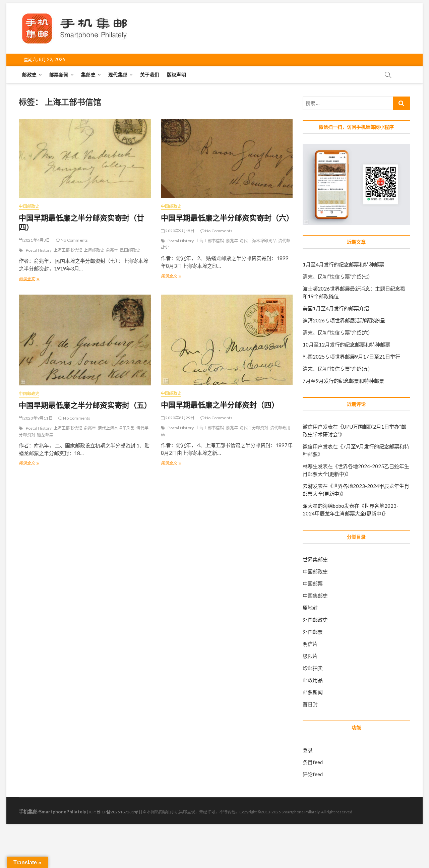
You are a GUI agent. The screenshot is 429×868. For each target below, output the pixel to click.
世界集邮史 (315, 559)
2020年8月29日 (179, 417)
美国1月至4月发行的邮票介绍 (336, 308)
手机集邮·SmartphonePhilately (52, 811)
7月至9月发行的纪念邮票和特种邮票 (343, 381)
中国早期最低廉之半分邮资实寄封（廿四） (81, 222)
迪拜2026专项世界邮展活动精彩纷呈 (344, 320)
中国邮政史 (29, 206)
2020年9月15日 (179, 230)
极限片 (310, 656)
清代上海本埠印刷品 (258, 240)
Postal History (39, 250)
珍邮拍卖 (313, 668)
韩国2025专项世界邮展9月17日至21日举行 (351, 357)
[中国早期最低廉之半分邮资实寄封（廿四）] (84, 158)
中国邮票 (313, 583)
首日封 (310, 704)
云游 (308, 486)
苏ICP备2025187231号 (117, 811)
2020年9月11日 (37, 418)
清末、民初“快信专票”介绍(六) (336, 332)
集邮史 (88, 74)
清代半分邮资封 (254, 427)
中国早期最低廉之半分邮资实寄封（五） (85, 405)
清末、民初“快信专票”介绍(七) (336, 276)
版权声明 (176, 74)
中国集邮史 (315, 596)
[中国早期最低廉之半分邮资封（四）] (227, 340)
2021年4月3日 (36, 240)
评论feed (313, 774)
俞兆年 (112, 250)
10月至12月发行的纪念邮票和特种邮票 (346, 345)
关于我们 (149, 74)
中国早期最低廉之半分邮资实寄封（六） (227, 217)
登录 (308, 750)
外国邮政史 (315, 620)
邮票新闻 (58, 74)
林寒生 (310, 466)
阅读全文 (29, 279)
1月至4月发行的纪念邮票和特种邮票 (343, 264)
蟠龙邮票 (45, 434)
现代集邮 (117, 74)
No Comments (74, 240)
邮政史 (29, 74)
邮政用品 (313, 680)
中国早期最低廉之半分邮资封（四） (220, 404)
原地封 (310, 608)
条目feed (313, 762)
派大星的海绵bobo (323, 506)
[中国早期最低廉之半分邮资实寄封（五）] (84, 340)
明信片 (310, 644)
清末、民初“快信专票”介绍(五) (336, 369)
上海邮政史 (94, 250)
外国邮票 (313, 632)
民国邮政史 (130, 250)
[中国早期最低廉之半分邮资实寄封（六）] (227, 158)
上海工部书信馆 (68, 250)
